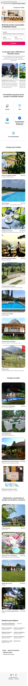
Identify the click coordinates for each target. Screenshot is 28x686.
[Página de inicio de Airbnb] (3, 7)
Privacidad (10, 679)
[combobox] (13, 34)
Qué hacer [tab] (19, 623)
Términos (16, 679)
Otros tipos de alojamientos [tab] (8, 623)
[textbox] (7, 39)
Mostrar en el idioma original (18, 3)
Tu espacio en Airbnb (18, 7)
